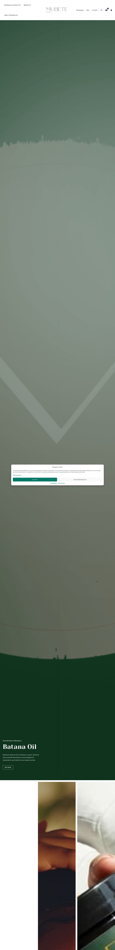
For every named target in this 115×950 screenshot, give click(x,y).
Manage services (17, 475)
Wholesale (79, 10)
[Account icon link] (111, 10)
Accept (35, 479)
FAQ (87, 10)
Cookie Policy (53, 483)
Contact (95, 10)
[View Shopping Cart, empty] (106, 10)
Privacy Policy (61, 483)
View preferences (80, 479)
